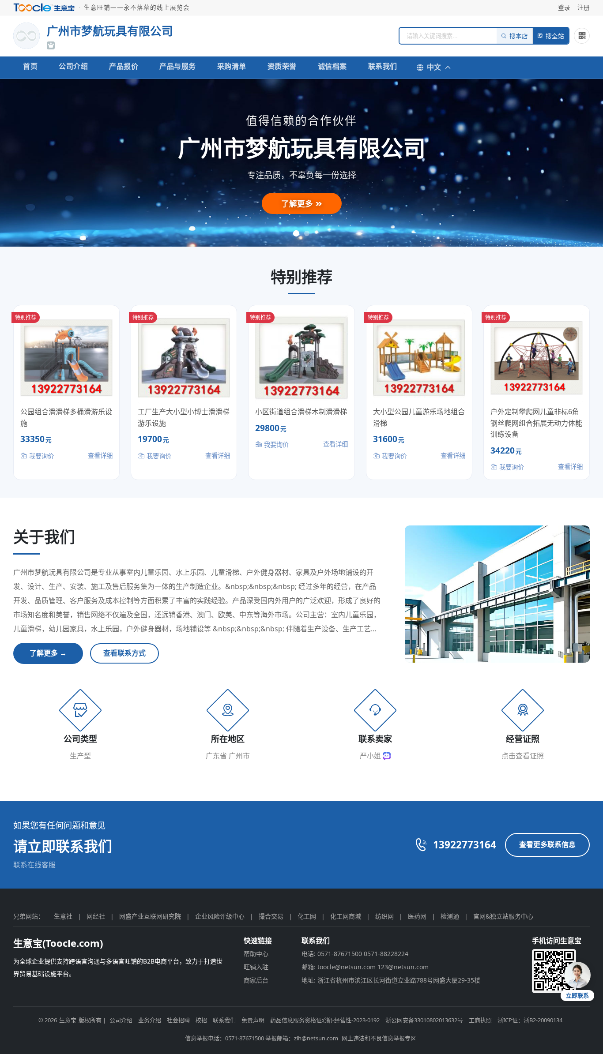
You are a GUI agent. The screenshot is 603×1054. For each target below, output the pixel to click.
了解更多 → (48, 653)
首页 (30, 66)
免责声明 (252, 1020)
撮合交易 (271, 916)
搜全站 (555, 36)
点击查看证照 (522, 756)
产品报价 (123, 66)
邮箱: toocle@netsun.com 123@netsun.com (365, 967)
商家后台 (256, 980)
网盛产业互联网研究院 (150, 916)
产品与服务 (177, 66)
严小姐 (371, 756)
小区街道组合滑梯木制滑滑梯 (301, 411)
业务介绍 (149, 1020)
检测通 (450, 916)
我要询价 (40, 456)
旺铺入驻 (256, 967)
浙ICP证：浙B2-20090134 (529, 1020)
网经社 (96, 916)
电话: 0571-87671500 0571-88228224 (355, 953)
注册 (583, 7)
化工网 (307, 916)
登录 (564, 7)
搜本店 (518, 36)
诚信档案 (332, 66)
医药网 (417, 916)
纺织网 (384, 916)
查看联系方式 (124, 653)
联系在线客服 (34, 865)
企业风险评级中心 (220, 916)
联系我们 (382, 66)
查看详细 (100, 455)
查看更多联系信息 (547, 844)
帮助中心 (256, 953)
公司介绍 (73, 66)
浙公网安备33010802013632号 (424, 1020)
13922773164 (464, 844)
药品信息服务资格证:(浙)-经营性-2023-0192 (325, 1020)
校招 (201, 1020)
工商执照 (480, 1020)
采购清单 (231, 66)
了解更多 (298, 203)
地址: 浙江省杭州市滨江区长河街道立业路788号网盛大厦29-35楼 (391, 980)
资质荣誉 (282, 66)
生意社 (63, 916)
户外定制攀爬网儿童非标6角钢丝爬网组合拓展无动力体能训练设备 (536, 423)
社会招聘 (178, 1020)
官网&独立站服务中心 (503, 916)
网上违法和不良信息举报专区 (379, 1038)
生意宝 (67, 1020)
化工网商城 (345, 916)
